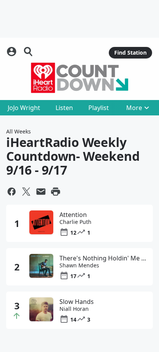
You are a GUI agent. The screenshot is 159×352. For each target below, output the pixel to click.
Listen (64, 107)
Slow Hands (76, 301)
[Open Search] (28, 51)
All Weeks (18, 131)
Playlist (98, 107)
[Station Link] (79, 77)
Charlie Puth (75, 222)
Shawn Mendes (79, 265)
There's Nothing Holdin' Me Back (103, 258)
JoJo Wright (24, 107)
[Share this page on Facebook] (11, 191)
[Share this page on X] (26, 191)
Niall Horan (74, 308)
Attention (73, 215)
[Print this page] (55, 191)
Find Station (130, 52)
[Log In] (12, 51)
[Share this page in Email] (41, 191)
